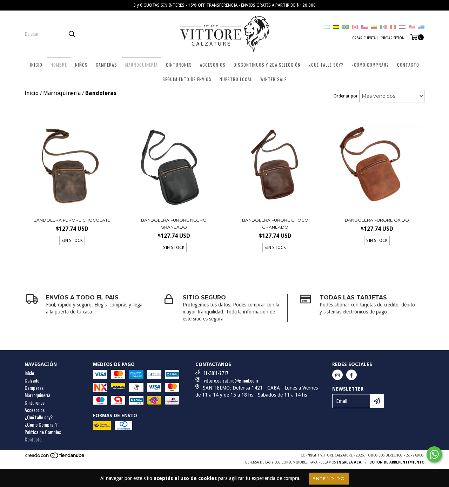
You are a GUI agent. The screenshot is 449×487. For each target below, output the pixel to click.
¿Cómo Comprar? (370, 65)
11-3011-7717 (216, 373)
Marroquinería (141, 65)
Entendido (329, 478)
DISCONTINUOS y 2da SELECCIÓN (267, 65)
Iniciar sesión (392, 38)
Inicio (36, 65)
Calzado (32, 380)
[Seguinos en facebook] (351, 375)
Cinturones (179, 65)
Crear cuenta (364, 38)
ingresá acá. (349, 462)
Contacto (408, 65)
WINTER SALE (273, 79)
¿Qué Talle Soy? (326, 65)
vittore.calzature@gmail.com (231, 380)
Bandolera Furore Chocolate (71, 220)
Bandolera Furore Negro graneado (174, 223)
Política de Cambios (43, 431)
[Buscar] (72, 34)
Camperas (106, 65)
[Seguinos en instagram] (337, 375)
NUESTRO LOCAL (236, 79)
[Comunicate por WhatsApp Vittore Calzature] (434, 454)
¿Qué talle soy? (39, 417)
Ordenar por (346, 96)
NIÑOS (81, 65)
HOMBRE (59, 65)
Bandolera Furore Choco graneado (275, 223)
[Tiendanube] (55, 457)
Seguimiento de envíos (187, 79)
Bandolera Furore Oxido (377, 220)
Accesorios (213, 65)
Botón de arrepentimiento (396, 462)
